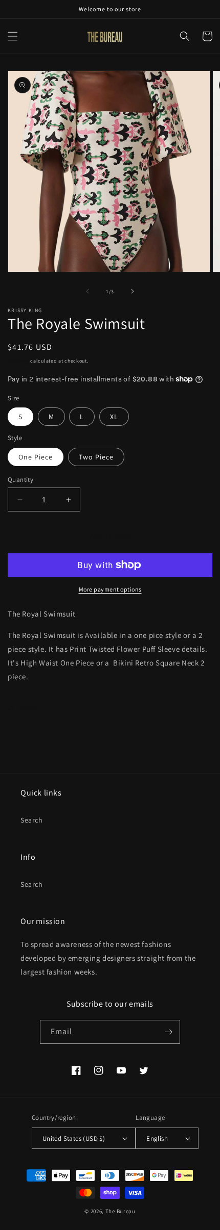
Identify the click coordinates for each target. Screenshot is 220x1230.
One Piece (35, 457)
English (157, 1138)
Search (31, 820)
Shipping (18, 360)
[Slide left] (87, 291)
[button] (13, 36)
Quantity (20, 479)
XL (114, 416)
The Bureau (120, 1211)
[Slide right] (132, 291)
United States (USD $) (73, 1138)
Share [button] (28, 706)
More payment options (110, 589)
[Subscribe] (168, 1032)
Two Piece (96, 457)
